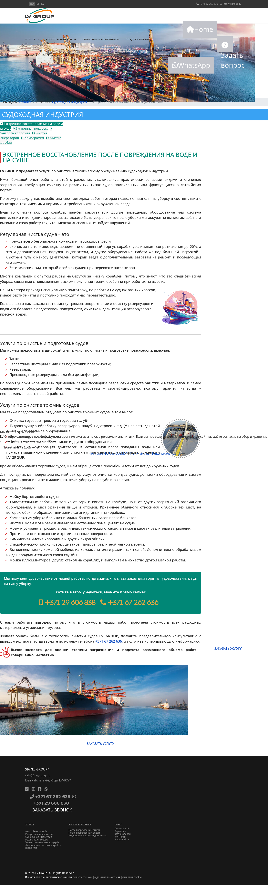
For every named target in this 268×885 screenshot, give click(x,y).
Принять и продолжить (21, 447)
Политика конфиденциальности (155, 453)
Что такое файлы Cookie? (107, 453)
